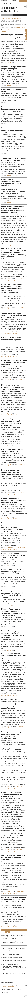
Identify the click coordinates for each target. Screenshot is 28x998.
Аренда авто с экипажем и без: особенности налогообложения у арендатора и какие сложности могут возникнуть (14, 937)
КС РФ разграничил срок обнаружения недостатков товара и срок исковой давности (14, 972)
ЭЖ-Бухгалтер (22, 29)
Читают (4, 929)
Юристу (8, 693)
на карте (5, 986)
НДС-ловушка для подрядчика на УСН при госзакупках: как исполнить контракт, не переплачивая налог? (13, 943)
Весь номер (4, 29)
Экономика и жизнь (11, 21)
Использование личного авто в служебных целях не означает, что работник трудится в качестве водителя (14, 948)
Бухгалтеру (9, 62)
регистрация (21, 15)
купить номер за (7, 27)
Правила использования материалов (9, 983)
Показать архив (25, 35)
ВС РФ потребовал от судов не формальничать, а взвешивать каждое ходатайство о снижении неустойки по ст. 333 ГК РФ (14, 967)
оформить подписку (20, 27)
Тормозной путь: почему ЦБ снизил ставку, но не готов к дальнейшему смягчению (14, 953)
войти (16, 15)
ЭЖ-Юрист (4, 31)
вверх (26, 977)
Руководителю (10, 85)
